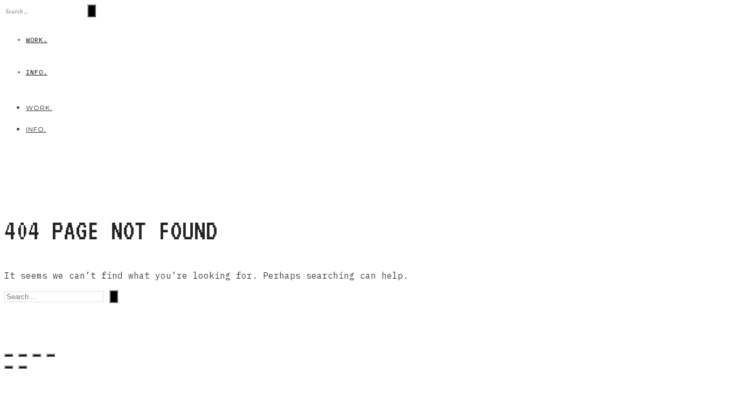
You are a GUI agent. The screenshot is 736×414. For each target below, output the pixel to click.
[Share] (22, 355)
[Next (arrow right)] (22, 367)
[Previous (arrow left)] (8, 367)
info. (36, 72)
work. (36, 40)
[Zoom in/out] (50, 355)
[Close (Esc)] (8, 355)
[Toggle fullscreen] (36, 355)
